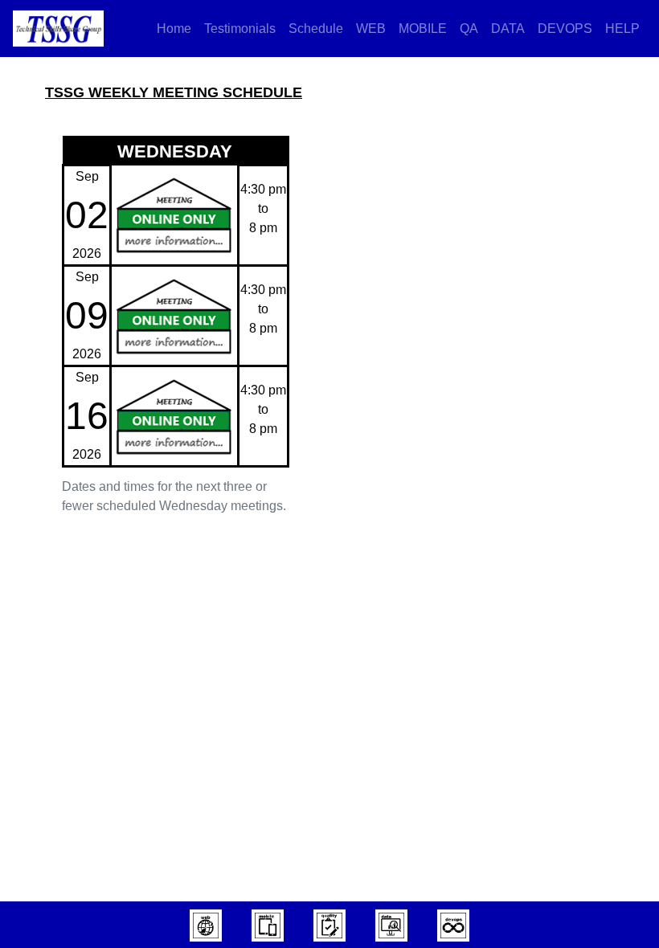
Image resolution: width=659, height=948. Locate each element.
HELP (622, 28)
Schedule (316, 28)
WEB (371, 28)
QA (469, 28)
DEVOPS (565, 28)
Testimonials (240, 28)
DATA (508, 28)
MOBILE (423, 28)
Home (174, 28)
